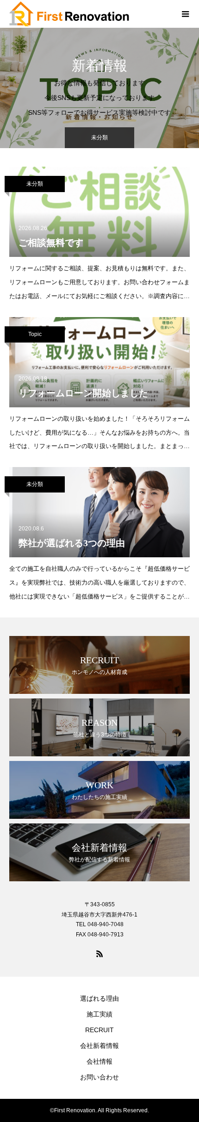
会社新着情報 (99, 1045)
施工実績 (99, 1014)
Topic (35, 334)
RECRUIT (99, 1030)
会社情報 (99, 1061)
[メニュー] (185, 14)
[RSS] (99, 953)
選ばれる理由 (99, 998)
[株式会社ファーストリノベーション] (90, 13)
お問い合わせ (99, 1077)
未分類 (34, 184)
